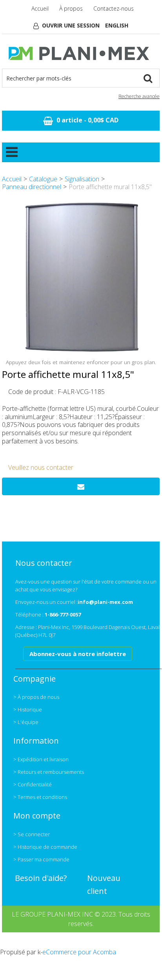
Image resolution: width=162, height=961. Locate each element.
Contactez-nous (113, 8)
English (116, 25)
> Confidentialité (32, 784)
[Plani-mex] (80, 53)
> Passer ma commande (41, 859)
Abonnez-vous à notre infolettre (77, 654)
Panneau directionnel (31, 186)
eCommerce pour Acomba (79, 952)
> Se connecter (31, 834)
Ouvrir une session (71, 25)
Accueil (40, 8)
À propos (71, 8)
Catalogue (43, 179)
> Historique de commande (45, 846)
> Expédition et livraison (41, 759)
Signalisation (82, 179)
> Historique (27, 709)
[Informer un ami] (81, 486)
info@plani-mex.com (105, 601)
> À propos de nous (36, 696)
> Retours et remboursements (48, 771)
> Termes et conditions (40, 797)
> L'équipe (25, 722)
